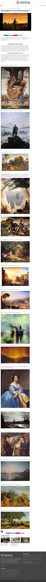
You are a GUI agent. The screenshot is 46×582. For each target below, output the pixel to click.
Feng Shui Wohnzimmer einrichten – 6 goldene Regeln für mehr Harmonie (5, 544)
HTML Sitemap (25, 581)
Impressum (24, 580)
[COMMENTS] (24, 35)
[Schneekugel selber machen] (25, 542)
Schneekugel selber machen (25, 543)
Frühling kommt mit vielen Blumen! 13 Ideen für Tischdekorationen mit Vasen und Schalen (15, 544)
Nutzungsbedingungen (37, 580)
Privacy (28, 580)
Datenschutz (31, 580)
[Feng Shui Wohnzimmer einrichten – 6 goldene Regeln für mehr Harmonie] (5, 542)
